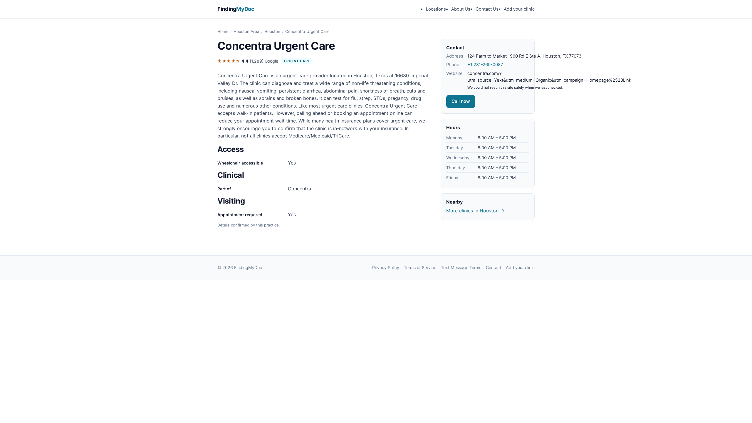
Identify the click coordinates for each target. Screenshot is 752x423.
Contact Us (487, 9)
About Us (460, 9)
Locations (436, 9)
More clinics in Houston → (475, 211)
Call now (460, 101)
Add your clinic (519, 9)
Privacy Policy (385, 267)
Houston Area (246, 31)
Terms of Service (420, 267)
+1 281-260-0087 (485, 64)
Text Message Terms (461, 267)
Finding (235, 9)
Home (223, 31)
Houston (272, 31)
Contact (493, 267)
